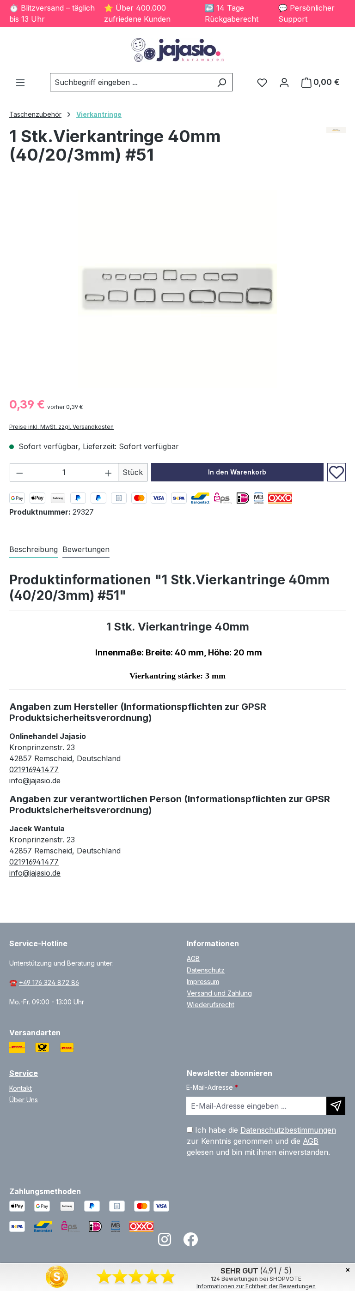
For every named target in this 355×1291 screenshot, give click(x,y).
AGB (193, 958)
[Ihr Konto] (284, 82)
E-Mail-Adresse (212, 1087)
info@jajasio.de (35, 780)
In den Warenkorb (237, 472)
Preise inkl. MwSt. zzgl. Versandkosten (61, 426)
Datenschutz (206, 970)
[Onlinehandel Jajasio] (336, 149)
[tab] (33, 549)
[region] (177, 289)
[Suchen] (222, 82)
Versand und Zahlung (219, 993)
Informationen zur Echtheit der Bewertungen (256, 1286)
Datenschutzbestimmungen (288, 1130)
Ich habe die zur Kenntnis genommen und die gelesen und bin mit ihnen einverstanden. (261, 1141)
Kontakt (20, 1088)
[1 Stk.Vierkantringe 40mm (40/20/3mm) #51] (177, 289)
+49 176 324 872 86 (49, 982)
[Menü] (20, 82)
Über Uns (23, 1100)
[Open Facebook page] (190, 1242)
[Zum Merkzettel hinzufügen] (336, 472)
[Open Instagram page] (164, 1242)
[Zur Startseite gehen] (177, 50)
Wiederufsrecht (210, 1005)
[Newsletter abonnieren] (335, 1106)
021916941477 (34, 769)
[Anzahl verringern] (19, 472)
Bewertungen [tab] (86, 549)
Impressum (203, 981)
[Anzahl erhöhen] (108, 472)
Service (23, 1073)
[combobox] (130, 82)
